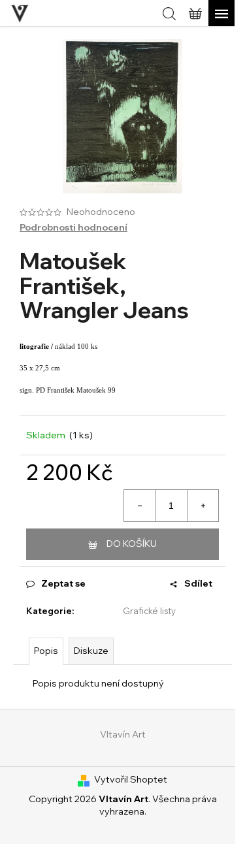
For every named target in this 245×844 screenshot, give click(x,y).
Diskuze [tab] (91, 651)
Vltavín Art (123, 734)
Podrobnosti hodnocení (73, 227)
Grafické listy (149, 611)
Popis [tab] (46, 651)
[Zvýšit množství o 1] (202, 505)
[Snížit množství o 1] (139, 505)
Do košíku (131, 543)
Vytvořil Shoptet (130, 779)
